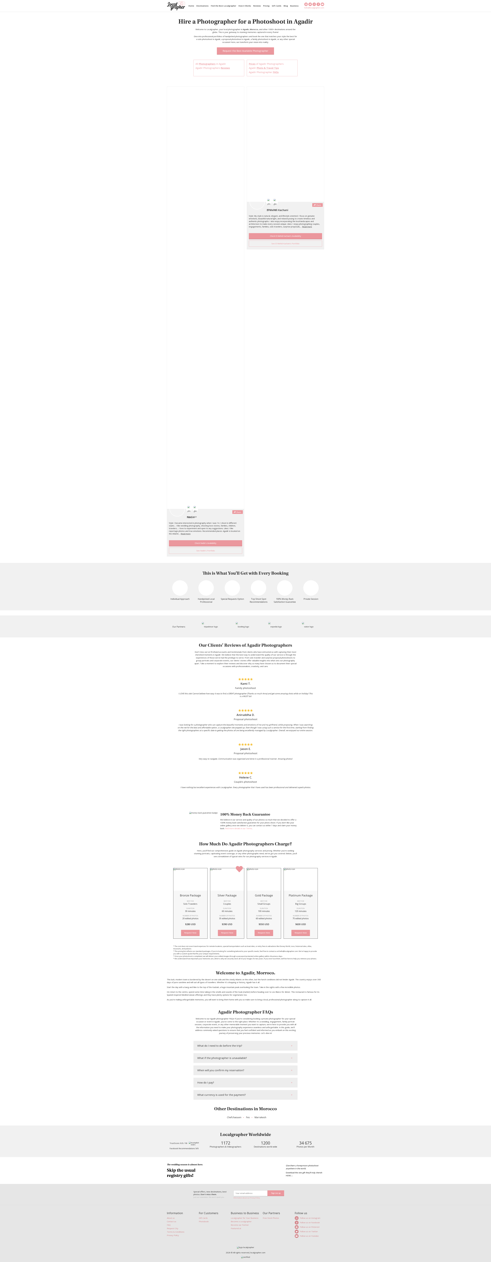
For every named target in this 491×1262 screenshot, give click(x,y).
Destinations (202, 5)
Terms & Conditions (175, 1232)
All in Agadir (211, 63)
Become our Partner (240, 1225)
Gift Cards (276, 5)
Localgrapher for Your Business (244, 1218)
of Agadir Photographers (266, 63)
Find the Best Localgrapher (223, 5)
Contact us (171, 1221)
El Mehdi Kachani (277, 210)
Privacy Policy (173, 1235)
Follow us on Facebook (310, 1222)
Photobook (204, 1221)
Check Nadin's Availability (205, 543)
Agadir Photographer (264, 72)
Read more (186, 533)
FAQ (169, 1225)
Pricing (266, 5)
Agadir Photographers (213, 67)
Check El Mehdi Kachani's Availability (285, 236)
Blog (286, 5)
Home (191, 5)
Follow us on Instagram (310, 1218)
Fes (248, 1117)
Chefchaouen (234, 1117)
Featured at (236, 1228)
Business (294, 5)
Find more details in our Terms (238, 828)
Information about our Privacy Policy (246, 1198)
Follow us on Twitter (309, 1231)
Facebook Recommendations (184, 1148)
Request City (172, 1228)
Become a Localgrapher (241, 1221)
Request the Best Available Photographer (245, 50)
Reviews (257, 5)
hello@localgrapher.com (314, 8)
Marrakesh (260, 1117)
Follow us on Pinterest (310, 1227)
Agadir (264, 67)
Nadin (190, 517)
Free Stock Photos (271, 1218)
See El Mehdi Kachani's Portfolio (285, 243)
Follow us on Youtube (309, 1236)
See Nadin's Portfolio (205, 550)
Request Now (190, 932)
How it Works (244, 5)
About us (171, 1218)
